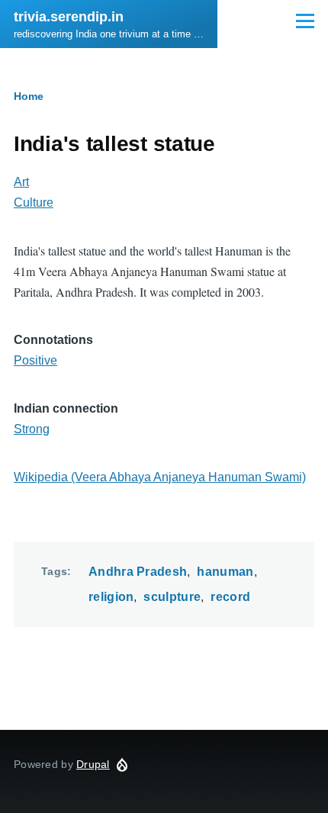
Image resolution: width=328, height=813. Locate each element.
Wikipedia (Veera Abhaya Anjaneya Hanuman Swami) (160, 477)
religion (111, 596)
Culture (33, 202)
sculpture (172, 596)
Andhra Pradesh (137, 571)
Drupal (93, 764)
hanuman (225, 571)
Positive (35, 360)
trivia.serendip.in (69, 16)
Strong (32, 429)
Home (28, 96)
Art (21, 181)
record (230, 596)
